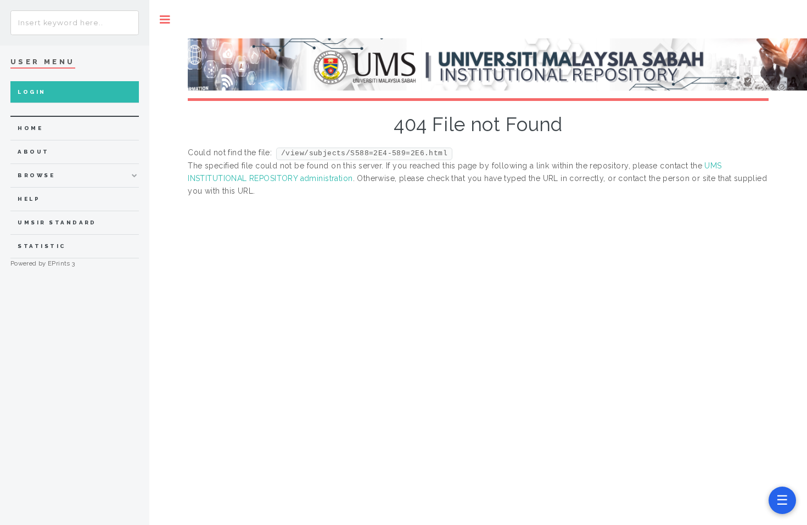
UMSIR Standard (57, 222)
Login (32, 92)
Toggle (165, 19)
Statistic (42, 246)
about (33, 152)
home (30, 128)
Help (29, 199)
